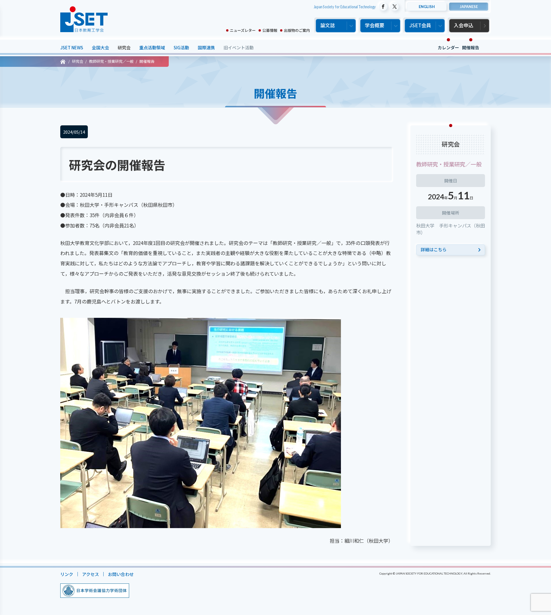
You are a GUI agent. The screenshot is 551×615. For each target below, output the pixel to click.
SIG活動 (181, 47)
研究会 (124, 47)
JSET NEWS (71, 47)
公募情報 (269, 30)
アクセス (90, 574)
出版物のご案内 (297, 30)
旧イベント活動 (239, 47)
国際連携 (206, 47)
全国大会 (100, 47)
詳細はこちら (434, 249)
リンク (66, 574)
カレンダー (448, 47)
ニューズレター (243, 30)
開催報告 (470, 47)
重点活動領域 (152, 47)
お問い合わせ (121, 574)
